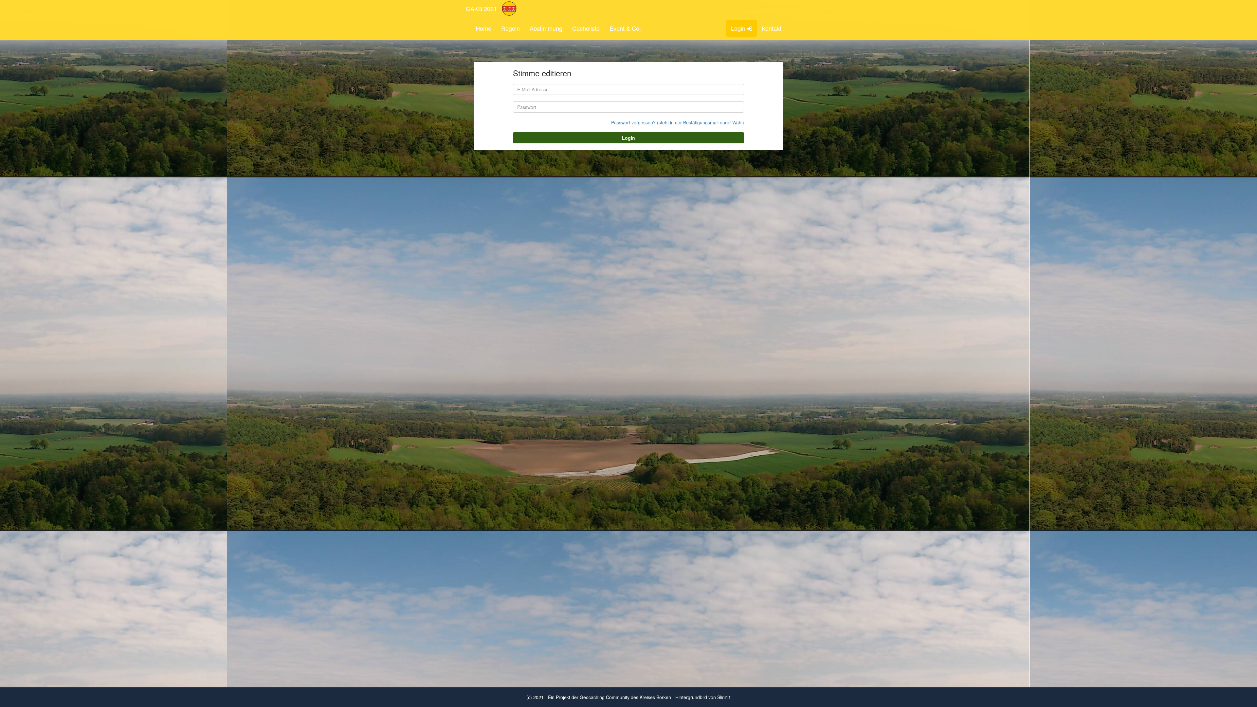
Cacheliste (586, 28)
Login (739, 28)
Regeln (510, 28)
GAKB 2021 (481, 8)
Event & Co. (625, 28)
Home (483, 28)
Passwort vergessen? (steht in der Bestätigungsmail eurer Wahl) (677, 122)
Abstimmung (546, 28)
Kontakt (771, 28)
